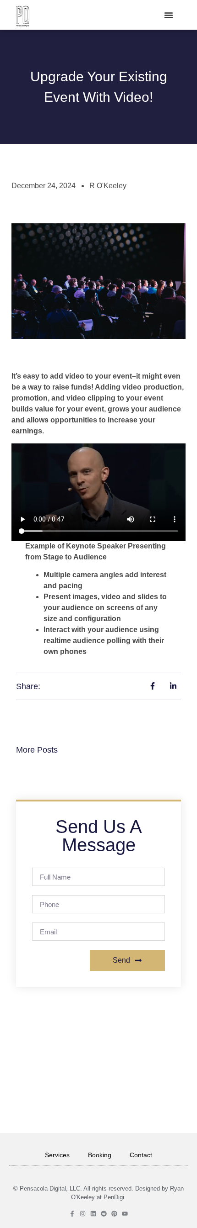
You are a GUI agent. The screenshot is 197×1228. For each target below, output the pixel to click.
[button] (168, 15)
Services (57, 1155)
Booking (99, 1155)
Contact (141, 1155)
